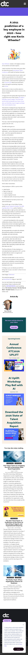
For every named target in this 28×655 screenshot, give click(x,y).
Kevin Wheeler (5, 64)
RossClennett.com (8, 279)
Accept (18, 649)
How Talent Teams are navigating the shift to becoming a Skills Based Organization (14, 467)
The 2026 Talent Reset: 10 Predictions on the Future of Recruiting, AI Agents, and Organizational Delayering (14, 523)
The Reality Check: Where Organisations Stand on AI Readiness (14, 581)
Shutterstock (11, 274)
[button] (25, 4)
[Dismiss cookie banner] (23, 625)
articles (6, 86)
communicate (7, 82)
